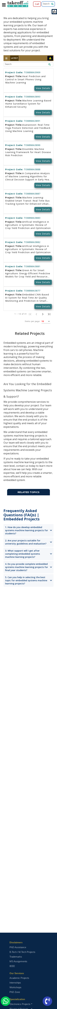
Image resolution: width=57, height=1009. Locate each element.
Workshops (15, 987)
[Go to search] (54, 4)
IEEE (12, 966)
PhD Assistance (18, 947)
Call (37, 4)
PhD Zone (15, 992)
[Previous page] (36, 314)
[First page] (30, 314)
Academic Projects (19, 978)
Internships (15, 982)
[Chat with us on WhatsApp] (5, 1001)
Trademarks (16, 956)
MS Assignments (18, 961)
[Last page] (49, 314)
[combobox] (45, 321)
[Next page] (43, 314)
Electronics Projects (20, 1004)
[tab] (14, 58)
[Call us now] (49, 1001)
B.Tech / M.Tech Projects (22, 952)
